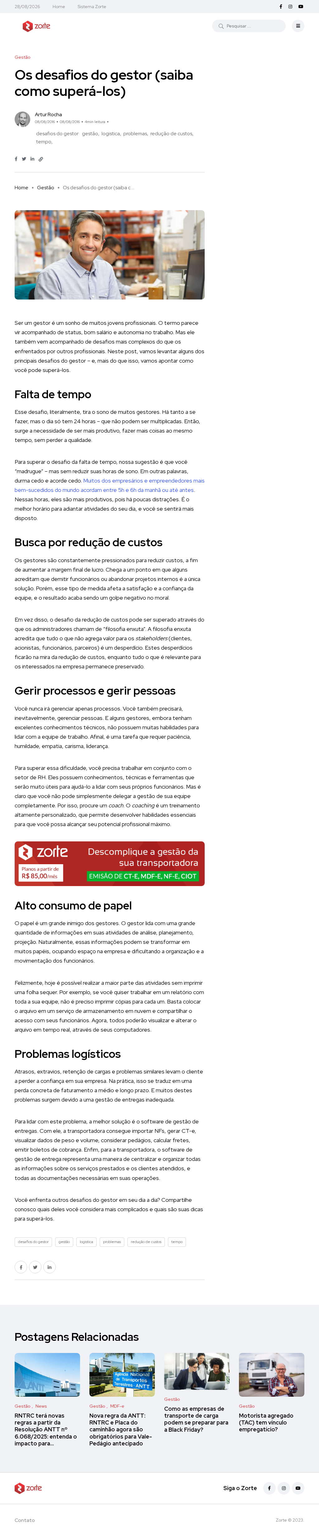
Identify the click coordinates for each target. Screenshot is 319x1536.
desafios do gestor (57, 133)
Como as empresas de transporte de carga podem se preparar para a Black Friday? (196, 1419)
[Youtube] (298, 1488)
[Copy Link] (41, 159)
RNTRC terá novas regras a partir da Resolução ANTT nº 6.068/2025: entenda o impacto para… (46, 1429)
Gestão (45, 187)
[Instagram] (284, 1488)
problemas (135, 133)
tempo (43, 141)
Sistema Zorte (92, 6)
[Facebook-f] (269, 1488)
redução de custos (171, 133)
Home (59, 6)
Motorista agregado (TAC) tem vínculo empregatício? (266, 1422)
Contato (25, 1520)
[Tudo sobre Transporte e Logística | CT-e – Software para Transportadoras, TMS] (36, 25)
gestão (90, 133)
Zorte (281, 1520)
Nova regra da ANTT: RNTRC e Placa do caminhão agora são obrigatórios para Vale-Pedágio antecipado (120, 1429)
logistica (111, 133)
